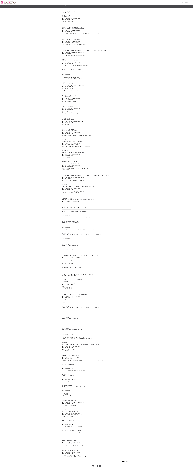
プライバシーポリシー (96, 468)
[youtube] (93, 466)
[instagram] (100, 466)
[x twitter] (95, 466)
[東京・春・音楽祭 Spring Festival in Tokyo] (8, 2)
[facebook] (97, 466)
